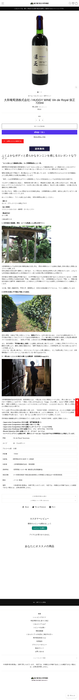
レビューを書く (39, 528)
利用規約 (39, 641)
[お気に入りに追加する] (28, 553)
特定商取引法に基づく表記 (39, 620)
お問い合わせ (39, 651)
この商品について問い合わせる (39, 500)
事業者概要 (39, 631)
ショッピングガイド (39, 617)
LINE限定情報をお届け (39, 496)
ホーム (30, 96)
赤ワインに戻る (41, 602)
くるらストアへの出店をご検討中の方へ (39, 634)
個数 (39, 116)
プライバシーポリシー (39, 644)
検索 (39, 614)
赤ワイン (47, 96)
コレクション (38, 96)
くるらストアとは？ (39, 624)
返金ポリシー (39, 648)
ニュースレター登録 (39, 658)
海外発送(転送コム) (39, 638)
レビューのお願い (39, 627)
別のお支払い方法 (39, 137)
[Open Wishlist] (73, 3)
